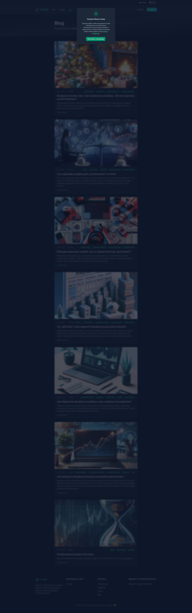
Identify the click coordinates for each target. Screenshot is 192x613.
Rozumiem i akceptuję (96, 39)
